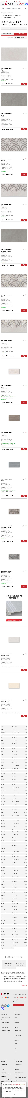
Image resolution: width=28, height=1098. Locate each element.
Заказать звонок (18, 1005)
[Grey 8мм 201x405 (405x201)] (14, 235)
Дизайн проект (18, 1061)
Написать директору (19, 1072)
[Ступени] (14, 607)
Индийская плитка (5, 1032)
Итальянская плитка (5, 1030)
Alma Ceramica (18, 1030)
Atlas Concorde (18, 1035)
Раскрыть (24, 985)
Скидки (3, 1069)
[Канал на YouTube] (2, 1005)
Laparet (16, 1019)
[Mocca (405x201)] (14, 418)
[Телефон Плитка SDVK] (23, 4)
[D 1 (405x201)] (14, 280)
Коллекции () (7, 33)
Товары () (21, 33)
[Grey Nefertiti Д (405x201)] (14, 557)
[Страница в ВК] (5, 1005)
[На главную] (8, 4)
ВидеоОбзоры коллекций (21, 1077)
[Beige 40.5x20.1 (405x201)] (14, 685)
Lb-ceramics (17, 1038)
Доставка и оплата (5, 1067)
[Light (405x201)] (14, 54)
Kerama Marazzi (18, 1014)
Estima (16, 1032)
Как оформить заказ (19, 1067)
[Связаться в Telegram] (25, 4)
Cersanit (16, 1025)
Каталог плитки (4, 1014)
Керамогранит (4, 1019)
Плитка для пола (5, 1022)
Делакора (17, 1022)
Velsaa (16, 1043)
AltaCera (16, 1027)
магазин (3, 1)
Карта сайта (17, 1069)
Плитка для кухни (5, 1025)
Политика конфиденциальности (6, 1072)
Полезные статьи (18, 1064)
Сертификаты (4, 1064)
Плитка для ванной (5, 1017)
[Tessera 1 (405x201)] (14, 144)
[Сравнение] (17, 4)
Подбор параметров (14, 28)
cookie (12, 1084)
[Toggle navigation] (2, 4)
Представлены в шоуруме (20, 1080)
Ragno (16, 1051)
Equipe (16, 1053)
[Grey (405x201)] (14, 99)
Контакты (3, 1061)
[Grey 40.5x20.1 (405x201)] (14, 639)
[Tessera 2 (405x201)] (14, 190)
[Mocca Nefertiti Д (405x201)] (14, 511)
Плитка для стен (4, 1027)
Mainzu (16, 1048)
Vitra (16, 1045)
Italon (16, 1017)
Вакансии (3, 1076)
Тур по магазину (18, 1074)
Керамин (17, 1040)
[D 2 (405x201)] (14, 326)
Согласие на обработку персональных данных (6, 1079)
